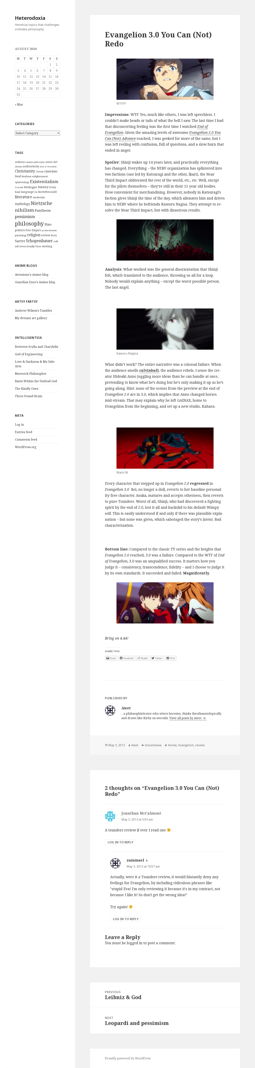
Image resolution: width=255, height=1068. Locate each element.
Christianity (25, 171)
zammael (135, 860)
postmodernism (49, 230)
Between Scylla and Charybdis (36, 347)
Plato (48, 224)
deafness (26, 176)
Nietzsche (41, 203)
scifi (56, 241)
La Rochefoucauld (46, 192)
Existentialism (44, 181)
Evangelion (186, 745)
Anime (49, 162)
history (43, 187)
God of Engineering (29, 354)
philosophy (29, 223)
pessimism (25, 216)
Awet (134, 745)
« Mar (19, 104)
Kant (17, 192)
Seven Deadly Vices (30, 246)
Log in (19, 424)
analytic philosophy (35, 162)
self (17, 246)
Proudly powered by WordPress (128, 1058)
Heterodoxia (30, 17)
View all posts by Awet (185, 718)
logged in (134, 943)
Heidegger (30, 187)
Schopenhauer (39, 240)
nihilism (24, 210)
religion (34, 234)
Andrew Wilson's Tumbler (33, 310)
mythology (22, 204)
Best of (43, 166)
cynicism (50, 171)
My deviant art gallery (31, 318)
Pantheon (43, 210)
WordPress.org (25, 447)
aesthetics (20, 162)
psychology (21, 235)
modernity (39, 197)
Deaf (18, 176)
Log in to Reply (120, 842)
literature (23, 196)
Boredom (52, 166)
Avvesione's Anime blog (32, 275)
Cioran (39, 171)
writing (47, 246)
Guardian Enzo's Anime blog (35, 282)
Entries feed (23, 432)
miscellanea (153, 745)
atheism (18, 166)
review (45, 235)
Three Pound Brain (28, 396)
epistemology (22, 182)
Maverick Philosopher (30, 374)
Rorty (54, 235)
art (55, 162)
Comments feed (26, 439)
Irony (52, 187)
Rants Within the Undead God (36, 381)
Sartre (20, 241)
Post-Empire (33, 230)
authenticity (31, 166)
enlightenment (40, 176)
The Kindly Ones (26, 389)
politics (20, 230)
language (27, 192)
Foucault (19, 187)
